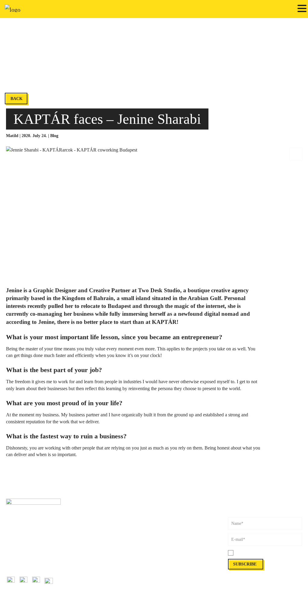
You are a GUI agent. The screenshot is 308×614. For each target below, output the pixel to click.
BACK (17, 98)
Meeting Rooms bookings (175, 508)
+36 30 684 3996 (20, 555)
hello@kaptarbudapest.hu (27, 562)
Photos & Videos (168, 522)
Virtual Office (92, 542)
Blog (54, 135)
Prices (159, 515)
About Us (162, 528)
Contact (12, 542)
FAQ (158, 535)
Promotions (90, 582)
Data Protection (167, 562)
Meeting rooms (93, 528)
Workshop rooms (94, 535)
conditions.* (273, 553)
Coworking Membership (100, 515)
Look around (165, 542)
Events (85, 575)
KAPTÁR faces (93, 562)
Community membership (101, 522)
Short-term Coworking (99, 508)
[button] (301, 9)
